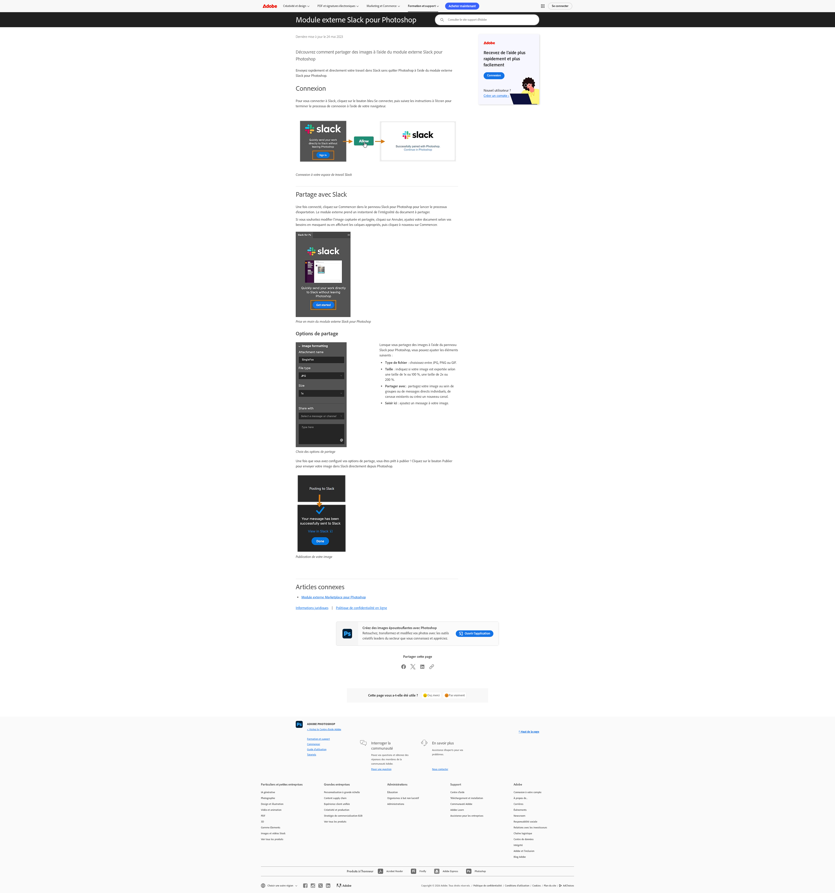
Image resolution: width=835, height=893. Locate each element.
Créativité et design (294, 6)
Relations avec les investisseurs (530, 827)
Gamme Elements (270, 827)
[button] (542, 6)
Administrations (395, 804)
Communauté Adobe (461, 804)
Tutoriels (311, 754)
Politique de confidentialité (487, 885)
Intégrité (518, 845)
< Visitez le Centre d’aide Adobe (324, 729)
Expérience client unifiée (337, 804)
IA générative (268, 792)
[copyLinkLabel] (431, 668)
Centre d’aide (457, 792)
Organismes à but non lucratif (403, 798)
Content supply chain (335, 798)
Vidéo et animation (271, 809)
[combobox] (487, 19)
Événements (520, 809)
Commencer (313, 744)
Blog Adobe (520, 856)
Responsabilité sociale (525, 821)
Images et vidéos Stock (273, 833)
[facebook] (305, 885)
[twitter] (320, 885)
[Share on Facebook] (403, 668)
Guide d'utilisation (316, 749)
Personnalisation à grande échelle (342, 792)
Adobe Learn (457, 809)
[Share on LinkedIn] (422, 668)
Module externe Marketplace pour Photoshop (333, 597)
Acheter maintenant (462, 6)
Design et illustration (272, 804)
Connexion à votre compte (527, 792)
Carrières (518, 804)
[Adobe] (270, 6)
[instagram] (313, 885)
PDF (263, 815)
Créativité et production (336, 809)
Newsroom (519, 815)
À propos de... (521, 798)
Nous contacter (440, 769)
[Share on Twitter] (413, 668)
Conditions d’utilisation (517, 885)
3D (262, 821)
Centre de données (524, 839)
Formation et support (422, 6)
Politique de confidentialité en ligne (361, 608)
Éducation (392, 792)
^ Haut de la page (529, 731)
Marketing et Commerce (382, 6)
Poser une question (381, 769)
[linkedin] (328, 885)
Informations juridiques (312, 608)
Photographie (268, 798)
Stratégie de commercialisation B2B (343, 815)
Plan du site (550, 885)
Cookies (536, 885)
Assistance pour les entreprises (466, 815)
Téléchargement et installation (466, 798)
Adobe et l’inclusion (524, 851)
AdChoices (568, 885)
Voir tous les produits (272, 839)
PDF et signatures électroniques (336, 6)
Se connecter (560, 6)
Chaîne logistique (523, 833)
